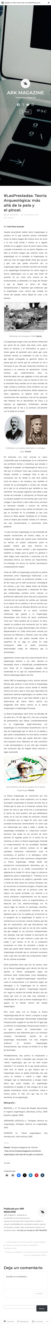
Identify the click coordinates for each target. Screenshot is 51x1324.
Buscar (41, 1308)
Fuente (39, 336)
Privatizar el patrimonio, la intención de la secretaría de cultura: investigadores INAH (26, 1253)
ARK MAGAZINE (25, 92)
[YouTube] (28, 104)
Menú (26, 112)
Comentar (39, 1293)
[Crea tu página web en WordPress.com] (25, 2)
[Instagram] (32, 104)
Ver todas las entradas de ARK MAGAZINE (32, 1230)
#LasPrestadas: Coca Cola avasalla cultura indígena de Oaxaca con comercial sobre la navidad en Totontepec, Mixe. (24, 1245)
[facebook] (18, 104)
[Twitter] (23, 104)
